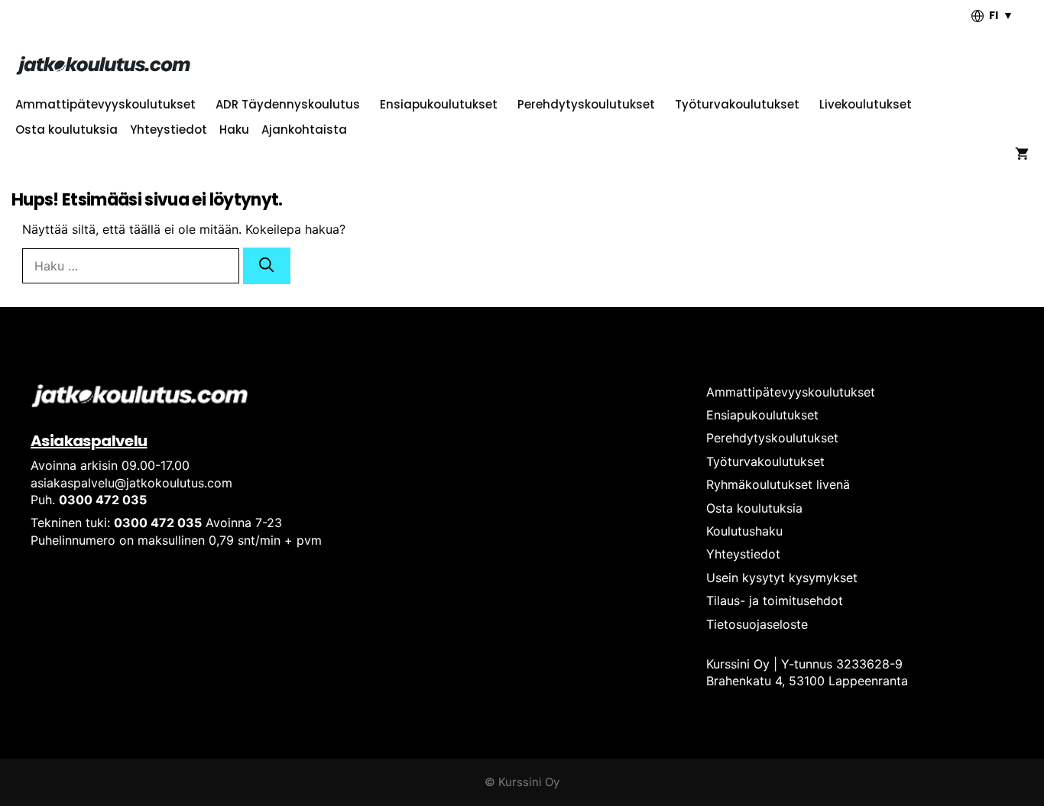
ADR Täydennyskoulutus (288, 104)
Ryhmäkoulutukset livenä (778, 484)
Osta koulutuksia (66, 129)
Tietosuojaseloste (757, 624)
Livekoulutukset (865, 104)
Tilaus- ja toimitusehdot (774, 600)
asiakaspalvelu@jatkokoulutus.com (131, 482)
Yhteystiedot (168, 129)
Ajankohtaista (304, 129)
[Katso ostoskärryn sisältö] (1022, 154)
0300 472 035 (103, 499)
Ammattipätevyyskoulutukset (105, 104)
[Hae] (266, 266)
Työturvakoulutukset (737, 104)
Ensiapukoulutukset (439, 104)
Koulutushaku (744, 531)
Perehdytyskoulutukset (586, 104)
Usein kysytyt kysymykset (782, 577)
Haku (234, 129)
